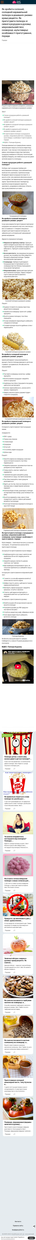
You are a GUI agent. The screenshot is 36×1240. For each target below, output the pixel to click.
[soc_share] (34, 1226)
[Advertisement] (18, 62)
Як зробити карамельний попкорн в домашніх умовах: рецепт (16, 130)
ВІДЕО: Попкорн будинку (12, 142)
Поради (4, 40)
